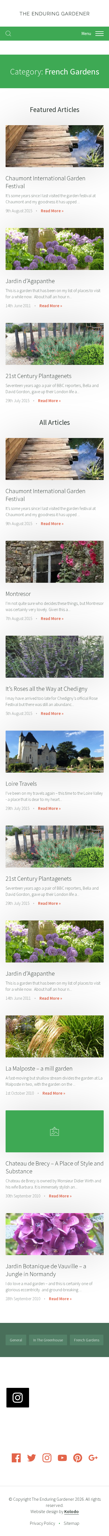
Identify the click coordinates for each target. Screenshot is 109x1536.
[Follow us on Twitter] (31, 1460)
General (16, 1339)
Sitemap (71, 1523)
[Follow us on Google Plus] (93, 1460)
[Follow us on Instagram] (46, 1460)
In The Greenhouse (48, 1339)
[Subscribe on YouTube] (62, 1460)
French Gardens (86, 1339)
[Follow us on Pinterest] (77, 1460)
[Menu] (99, 33)
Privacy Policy (42, 1523)
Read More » (52, 210)
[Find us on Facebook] (16, 1460)
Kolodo (71, 1511)
